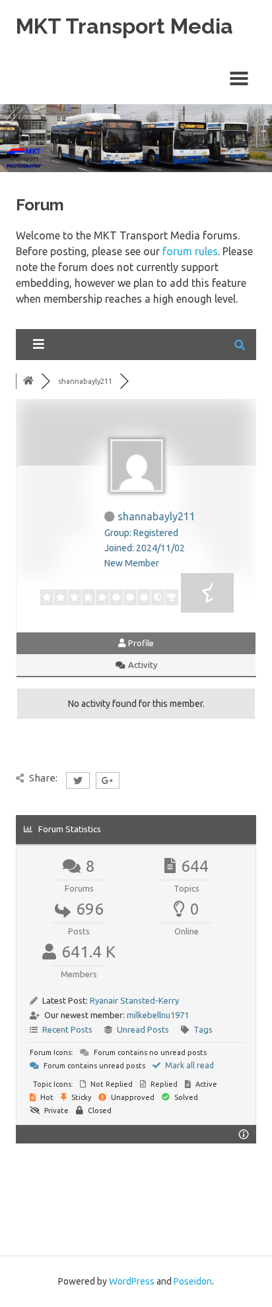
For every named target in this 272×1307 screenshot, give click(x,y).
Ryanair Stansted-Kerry (134, 1000)
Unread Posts (143, 1029)
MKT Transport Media (124, 26)
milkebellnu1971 (158, 1014)
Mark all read (188, 1065)
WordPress (131, 1281)
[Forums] (28, 381)
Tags (203, 1029)
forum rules (190, 251)
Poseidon (193, 1281)
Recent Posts (67, 1029)
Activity (141, 664)
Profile (140, 643)
